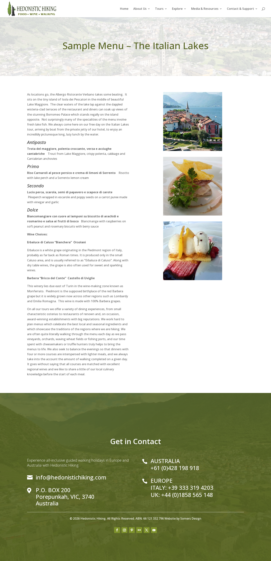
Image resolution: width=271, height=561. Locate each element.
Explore (177, 9)
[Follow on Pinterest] (132, 530)
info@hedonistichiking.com (71, 477)
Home (124, 9)
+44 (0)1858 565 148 (187, 495)
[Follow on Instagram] (124, 530)
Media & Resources (204, 9)
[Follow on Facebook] (117, 530)
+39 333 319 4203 (190, 487)
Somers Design (190, 518)
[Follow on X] (147, 530)
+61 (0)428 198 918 (175, 468)
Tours (159, 9)
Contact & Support (240, 9)
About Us (140, 9)
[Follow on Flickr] (139, 530)
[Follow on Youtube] (154, 530)
